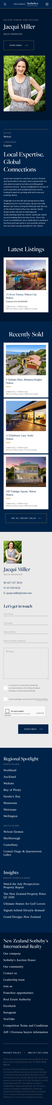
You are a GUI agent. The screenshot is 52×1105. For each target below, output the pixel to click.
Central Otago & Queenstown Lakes (22, 853)
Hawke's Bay (11, 796)
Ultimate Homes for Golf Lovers (24, 903)
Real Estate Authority (17, 999)
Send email (16, 45)
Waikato (8, 783)
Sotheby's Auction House (19, 960)
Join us (7, 986)
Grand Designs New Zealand (22, 917)
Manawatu (10, 803)
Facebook (9, 1006)
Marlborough (11, 838)
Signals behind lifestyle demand (24, 910)
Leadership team (14, 979)
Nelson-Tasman (13, 831)
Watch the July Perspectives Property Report (21, 885)
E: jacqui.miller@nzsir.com (18, 593)
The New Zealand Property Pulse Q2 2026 (24, 895)
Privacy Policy (42, 699)
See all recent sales (23, 518)
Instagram (9, 1012)
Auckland (9, 776)
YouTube (9, 1019)
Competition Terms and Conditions (25, 1025)
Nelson (7, 136)
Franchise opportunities (18, 992)
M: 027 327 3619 (13, 582)
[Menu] (47, 4)
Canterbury (10, 844)
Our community (13, 966)
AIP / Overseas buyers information (25, 1032)
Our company (12, 953)
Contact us (10, 973)
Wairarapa (10, 809)
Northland (9, 770)
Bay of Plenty (12, 790)
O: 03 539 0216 (12, 587)
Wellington (10, 816)
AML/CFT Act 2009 (38, 1053)
